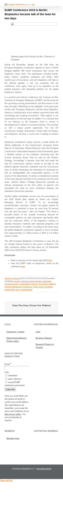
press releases (14, 379)
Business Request (44, 338)
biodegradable (36, 281)
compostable (25, 284)
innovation (48, 287)
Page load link (6, 480)
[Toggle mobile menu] (57, 4)
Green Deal (38, 287)
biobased (25, 281)
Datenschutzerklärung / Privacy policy (16, 339)
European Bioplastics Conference (19, 287)
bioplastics (47, 281)
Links (38, 332)
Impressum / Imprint (15, 332)
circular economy (12, 284)
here (50, 260)
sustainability (26, 290)
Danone (34, 284)
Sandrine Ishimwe (12, 278)
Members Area (12, 438)
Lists (7, 372)
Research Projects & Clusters (45, 346)
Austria (17, 281)
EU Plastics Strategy (47, 284)
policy (17, 290)
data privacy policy (13, 414)
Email (8, 364)
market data (9, 290)
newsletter (12, 375)
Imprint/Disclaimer (43, 469)
